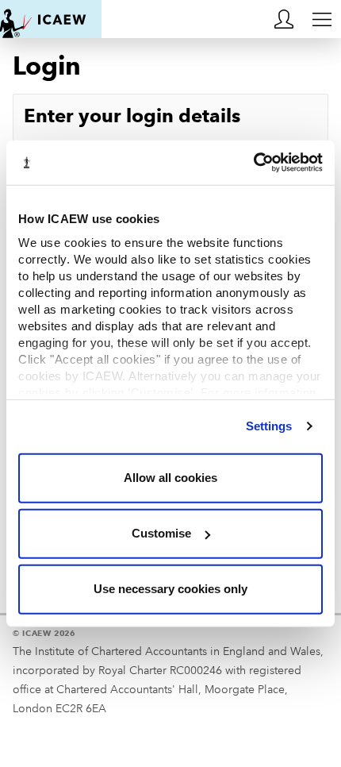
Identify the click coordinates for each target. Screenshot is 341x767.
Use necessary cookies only (170, 588)
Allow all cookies (170, 477)
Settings (269, 426)
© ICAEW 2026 (44, 633)
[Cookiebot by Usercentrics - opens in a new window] (253, 162)
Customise (161, 533)
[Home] (51, 19)
